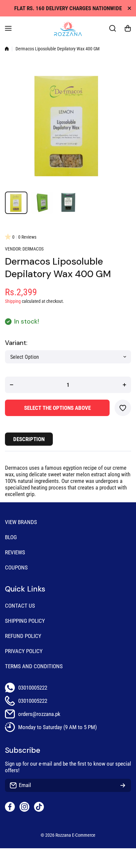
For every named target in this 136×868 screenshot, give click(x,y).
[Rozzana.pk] (68, 28)
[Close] (129, 8)
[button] (127, 28)
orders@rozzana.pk (39, 714)
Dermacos (33, 249)
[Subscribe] (123, 785)
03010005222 (32, 687)
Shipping (13, 301)
